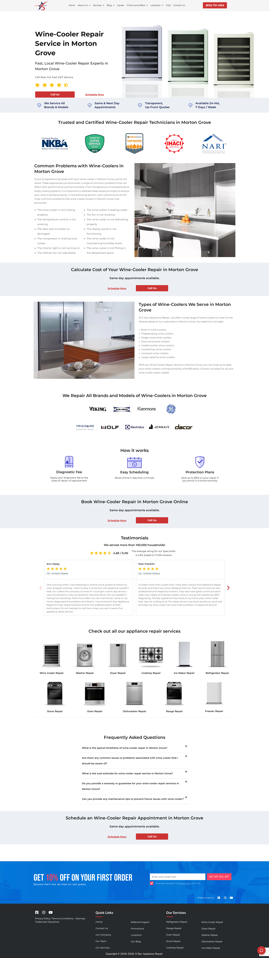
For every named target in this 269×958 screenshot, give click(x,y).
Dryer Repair (118, 673)
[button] (40, 588)
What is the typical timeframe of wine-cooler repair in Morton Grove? (124, 748)
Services (97, 5)
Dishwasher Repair (134, 711)
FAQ (168, 5)
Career (120, 5)
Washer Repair (85, 673)
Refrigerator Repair (217, 673)
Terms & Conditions (63, 918)
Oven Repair (94, 711)
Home (72, 5)
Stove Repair (55, 711)
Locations (155, 5)
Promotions (137, 928)
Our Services (103, 947)
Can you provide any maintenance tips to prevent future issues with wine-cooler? (133, 799)
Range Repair (174, 711)
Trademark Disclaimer (47, 922)
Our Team (101, 941)
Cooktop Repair (151, 673)
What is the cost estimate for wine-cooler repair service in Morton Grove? (127, 773)
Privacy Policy (185, 883)
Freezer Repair (214, 711)
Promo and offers (136, 5)
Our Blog (136, 941)
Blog (109, 5)
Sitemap (80, 918)
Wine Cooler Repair (52, 673)
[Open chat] (261, 950)
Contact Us (179, 5)
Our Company (103, 934)
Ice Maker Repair (184, 673)
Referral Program (140, 922)
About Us (83, 5)
